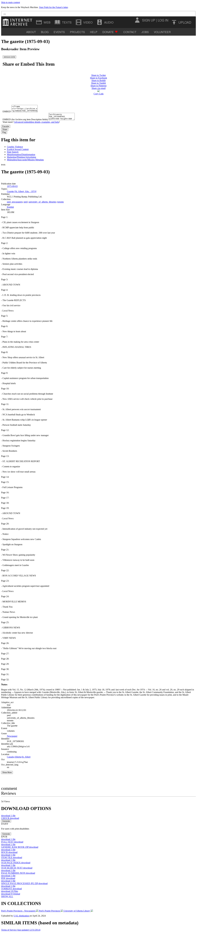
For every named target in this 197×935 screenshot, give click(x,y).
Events (59, 32)
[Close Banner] (4, 14)
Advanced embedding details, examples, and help (36, 122)
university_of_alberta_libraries (42, 202)
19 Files (9, 891)
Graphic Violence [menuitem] (15, 146)
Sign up (148, 20)
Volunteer (162, 32)
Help (93, 32)
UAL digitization (22, 916)
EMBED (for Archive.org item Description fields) (25, 119)
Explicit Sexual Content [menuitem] (18, 149)
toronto (60, 202)
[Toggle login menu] (137, 20)
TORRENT (11, 888)
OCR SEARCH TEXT (16, 868)
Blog (45, 32)
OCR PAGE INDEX (15, 862)
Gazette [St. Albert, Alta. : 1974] (21, 191)
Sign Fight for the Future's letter (53, 7)
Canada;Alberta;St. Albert (18, 757)
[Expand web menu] (43, 22)
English (10, 207)
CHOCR (10, 818)
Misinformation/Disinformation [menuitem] (21, 154)
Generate (6, 821)
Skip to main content (10, 2)
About (31, 32)
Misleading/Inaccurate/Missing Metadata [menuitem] (25, 159)
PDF (8, 878)
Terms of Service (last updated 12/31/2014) (20, 930)
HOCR (9, 852)
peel (25, 202)
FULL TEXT (12, 842)
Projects (77, 32)
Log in (163, 20)
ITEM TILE (11, 857)
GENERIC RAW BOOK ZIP (19, 847)
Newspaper (12, 736)
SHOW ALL (7, 896)
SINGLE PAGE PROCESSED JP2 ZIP (24, 883)
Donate (108, 32)
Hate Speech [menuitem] (12, 152)
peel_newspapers (14, 202)
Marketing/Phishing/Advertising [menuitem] (21, 157)
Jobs (145, 32)
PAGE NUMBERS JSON (18, 873)
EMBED (7, 111)
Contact (129, 32)
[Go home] (18, 22)
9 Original (10, 894)
